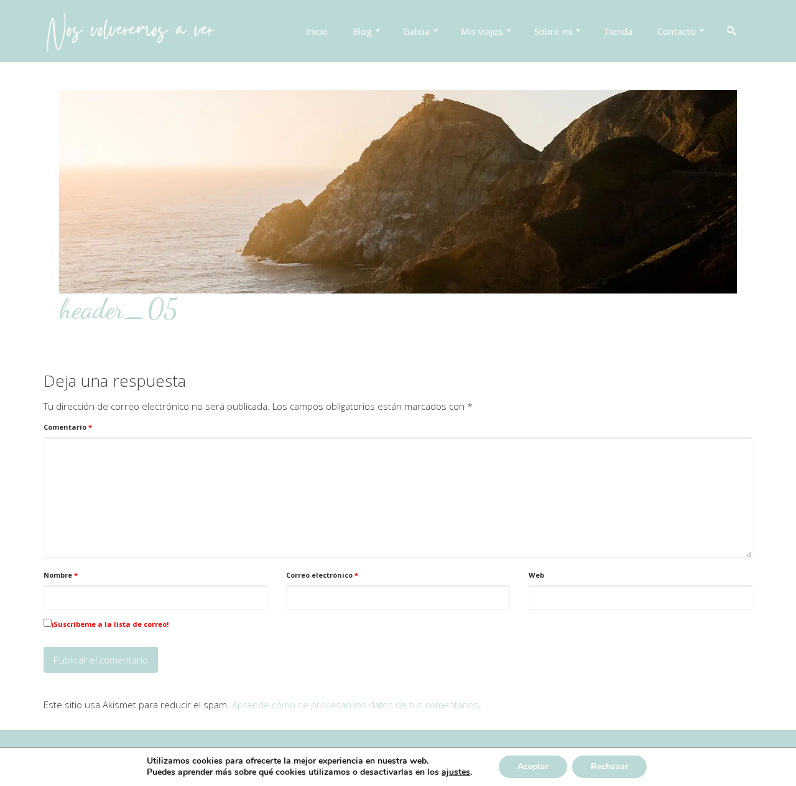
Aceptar (532, 766)
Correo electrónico (322, 575)
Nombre (61, 575)
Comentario (68, 427)
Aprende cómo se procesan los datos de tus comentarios (355, 704)
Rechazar (609, 766)
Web (536, 575)
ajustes (456, 772)
